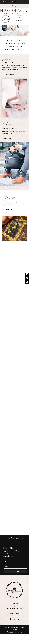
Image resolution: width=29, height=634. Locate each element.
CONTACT (18, 22)
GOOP (16, 296)
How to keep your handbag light (14, 479)
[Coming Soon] (14, 506)
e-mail (20, 20)
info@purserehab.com (14, 608)
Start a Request (14, 6)
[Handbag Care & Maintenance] (14, 402)
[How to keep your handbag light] (14, 454)
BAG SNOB (14, 292)
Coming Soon (14, 529)
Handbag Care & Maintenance (14, 428)
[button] (10, 74)
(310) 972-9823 (14, 604)
